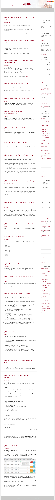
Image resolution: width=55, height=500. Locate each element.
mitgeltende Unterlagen (44, 146)
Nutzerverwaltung (44, 150)
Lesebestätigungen (44, 140)
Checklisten (43, 123)
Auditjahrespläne (43, 120)
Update (43, 161)
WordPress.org (43, 176)
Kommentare (43, 139)
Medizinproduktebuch (45, 143)
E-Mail (50, 127)
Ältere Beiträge (7, 493)
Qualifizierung (47, 301)
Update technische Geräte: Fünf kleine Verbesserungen (18, 155)
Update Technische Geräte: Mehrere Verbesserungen (17, 293)
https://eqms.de (43, 30)
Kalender (47, 137)
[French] (49, 1)
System (42, 156)
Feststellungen (44, 129)
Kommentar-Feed (44, 173)
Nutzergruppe (43, 149)
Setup (49, 153)
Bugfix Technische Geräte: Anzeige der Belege (16, 142)
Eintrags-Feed (43, 171)
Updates (47, 161)
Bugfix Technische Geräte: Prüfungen (13, 264)
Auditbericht (46, 118)
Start (15, 9)
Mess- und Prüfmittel (45, 145)
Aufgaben (45, 122)
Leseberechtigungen (48, 139)
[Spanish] (53, 1)
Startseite (42, 155)
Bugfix (48, 122)
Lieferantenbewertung (44, 141)
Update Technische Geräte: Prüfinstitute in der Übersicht (19, 99)
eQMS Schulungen (44, 54)
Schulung (42, 153)
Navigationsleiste (43, 147)
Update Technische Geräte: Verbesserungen (15, 446)
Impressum (39, 9)
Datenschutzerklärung (22, 9)
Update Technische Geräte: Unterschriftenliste (16, 128)
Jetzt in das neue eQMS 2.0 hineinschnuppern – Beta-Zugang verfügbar (45, 89)
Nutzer (47, 147)
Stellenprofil (45, 155)
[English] (48, 1)
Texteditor (49, 158)
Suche (48, 155)
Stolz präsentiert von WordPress (20, 498)
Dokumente (44, 126)
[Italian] (52, 1)
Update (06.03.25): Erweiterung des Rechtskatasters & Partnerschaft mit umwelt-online (46, 94)
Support (26, 76)
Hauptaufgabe (49, 133)
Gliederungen (44, 133)
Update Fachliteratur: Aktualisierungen (14, 332)
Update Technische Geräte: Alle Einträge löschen (16, 83)
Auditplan (47, 120)
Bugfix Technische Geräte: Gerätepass (14, 237)
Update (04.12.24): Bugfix (45, 99)
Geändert (43, 131)
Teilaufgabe (45, 158)
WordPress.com (38, 498)
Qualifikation (43, 301)
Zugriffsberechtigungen (45, 162)
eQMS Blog (27, 3)
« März (42, 82)
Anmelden (42, 168)
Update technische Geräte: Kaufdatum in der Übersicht (18, 224)
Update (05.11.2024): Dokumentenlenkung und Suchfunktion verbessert (45, 105)
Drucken (48, 277)
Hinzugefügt (44, 136)
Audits (42, 122)
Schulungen (45, 153)
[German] (50, 1)
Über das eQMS (32, 9)
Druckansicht (43, 127)
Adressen (43, 118)
